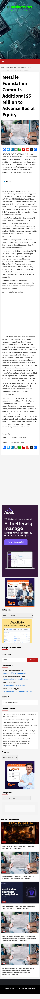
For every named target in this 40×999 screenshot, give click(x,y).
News (4, 841)
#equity (30, 154)
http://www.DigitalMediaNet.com (15, 679)
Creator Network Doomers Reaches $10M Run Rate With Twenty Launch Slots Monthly (18, 721)
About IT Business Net (10, 702)
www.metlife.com (22, 427)
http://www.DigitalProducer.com (14, 673)
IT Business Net (19, 6)
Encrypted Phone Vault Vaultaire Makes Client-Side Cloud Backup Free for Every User (20, 726)
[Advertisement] (20, 33)
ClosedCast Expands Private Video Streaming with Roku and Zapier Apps (19, 715)
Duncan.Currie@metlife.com (13, 443)
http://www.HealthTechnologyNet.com (17, 691)
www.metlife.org (21, 391)
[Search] (37, 61)
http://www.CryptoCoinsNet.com (14, 685)
